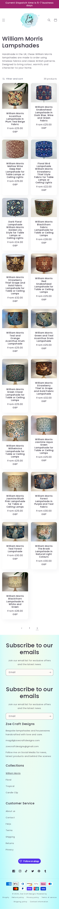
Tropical (10, 786)
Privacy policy (33, 897)
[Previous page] (22, 628)
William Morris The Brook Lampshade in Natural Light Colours (44, 551)
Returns (10, 843)
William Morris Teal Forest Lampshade (15, 549)
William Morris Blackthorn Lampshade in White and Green (15, 601)
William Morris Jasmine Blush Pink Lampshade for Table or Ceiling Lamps (15, 501)
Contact (10, 817)
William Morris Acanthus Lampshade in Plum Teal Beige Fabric (15, 119)
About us (10, 811)
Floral (8, 779)
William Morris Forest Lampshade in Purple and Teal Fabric (44, 501)
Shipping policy (20, 901)
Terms (9, 830)
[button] (3, 20)
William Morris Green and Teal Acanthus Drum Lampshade (44, 336)
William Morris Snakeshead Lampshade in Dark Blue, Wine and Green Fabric (43, 114)
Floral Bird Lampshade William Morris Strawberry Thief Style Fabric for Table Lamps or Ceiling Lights (44, 173)
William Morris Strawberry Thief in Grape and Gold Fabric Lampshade (44, 388)
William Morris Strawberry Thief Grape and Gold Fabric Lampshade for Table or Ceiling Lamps (15, 285)
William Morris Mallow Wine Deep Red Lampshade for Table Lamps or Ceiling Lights (15, 170)
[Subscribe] (50, 672)
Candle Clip (12, 792)
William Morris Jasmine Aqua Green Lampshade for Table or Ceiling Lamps (43, 446)
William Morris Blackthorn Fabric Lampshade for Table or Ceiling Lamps (43, 228)
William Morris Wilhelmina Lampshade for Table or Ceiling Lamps (15, 451)
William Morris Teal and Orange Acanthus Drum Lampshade (15, 338)
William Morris (13, 773)
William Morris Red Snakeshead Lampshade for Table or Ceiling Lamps (43, 285)
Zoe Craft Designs (28, 894)
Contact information (39, 901)
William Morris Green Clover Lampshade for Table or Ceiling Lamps (15, 395)
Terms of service (49, 897)
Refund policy (18, 897)
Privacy (9, 849)
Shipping (10, 836)
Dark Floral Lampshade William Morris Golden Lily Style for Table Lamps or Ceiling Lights (15, 229)
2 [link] (37, 628)
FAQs (8, 824)
